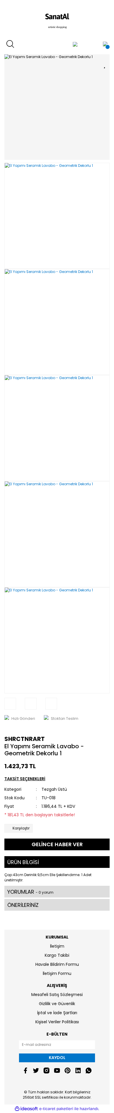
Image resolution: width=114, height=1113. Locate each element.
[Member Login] (75, 44)
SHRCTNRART (24, 739)
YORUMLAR (30, 891)
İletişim (57, 946)
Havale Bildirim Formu (57, 964)
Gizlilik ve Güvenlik (57, 1004)
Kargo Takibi (57, 955)
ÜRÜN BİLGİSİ (23, 862)
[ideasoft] (26, 1109)
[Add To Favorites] (105, 63)
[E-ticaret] (56, 1109)
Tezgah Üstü (54, 789)
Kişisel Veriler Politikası (57, 1022)
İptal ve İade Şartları (57, 1013)
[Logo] (57, 19)
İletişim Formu (57, 973)
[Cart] (105, 44)
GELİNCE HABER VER (57, 844)
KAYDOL (57, 1058)
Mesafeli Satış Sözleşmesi (57, 994)
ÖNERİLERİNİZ (23, 905)
